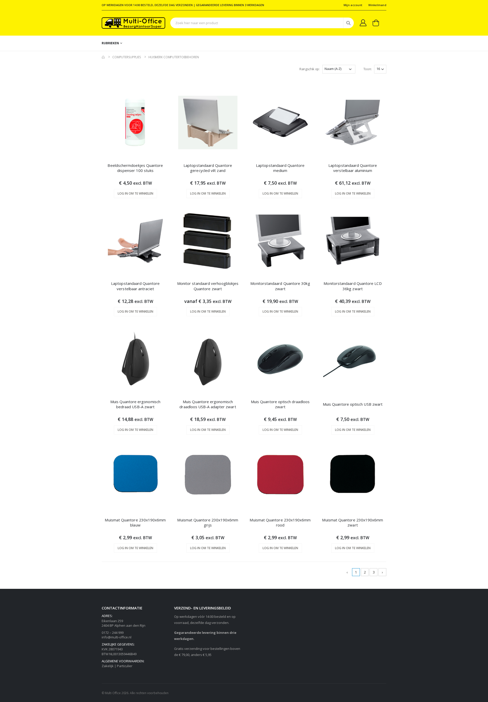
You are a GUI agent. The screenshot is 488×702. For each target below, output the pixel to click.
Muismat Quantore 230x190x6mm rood (280, 522)
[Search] (348, 23)
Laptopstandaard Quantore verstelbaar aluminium (352, 168)
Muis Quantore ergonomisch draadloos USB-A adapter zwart (207, 404)
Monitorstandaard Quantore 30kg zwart (280, 286)
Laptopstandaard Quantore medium (280, 168)
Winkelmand (377, 5)
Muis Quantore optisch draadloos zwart (280, 404)
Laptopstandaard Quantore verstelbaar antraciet (135, 286)
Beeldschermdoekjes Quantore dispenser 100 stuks (135, 168)
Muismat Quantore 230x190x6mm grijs (207, 522)
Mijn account (353, 5)
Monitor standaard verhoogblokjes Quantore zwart (207, 286)
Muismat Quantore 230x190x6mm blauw (135, 522)
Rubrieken (110, 43)
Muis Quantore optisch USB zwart (353, 404)
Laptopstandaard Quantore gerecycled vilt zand (208, 168)
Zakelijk (108, 666)
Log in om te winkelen (135, 193)
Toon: (367, 69)
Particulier (124, 666)
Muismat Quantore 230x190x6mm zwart (352, 522)
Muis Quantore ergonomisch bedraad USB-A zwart (135, 404)
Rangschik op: (309, 69)
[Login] (363, 22)
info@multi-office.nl (116, 637)
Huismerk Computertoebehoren (173, 57)
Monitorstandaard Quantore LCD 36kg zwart (353, 286)
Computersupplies (126, 57)
